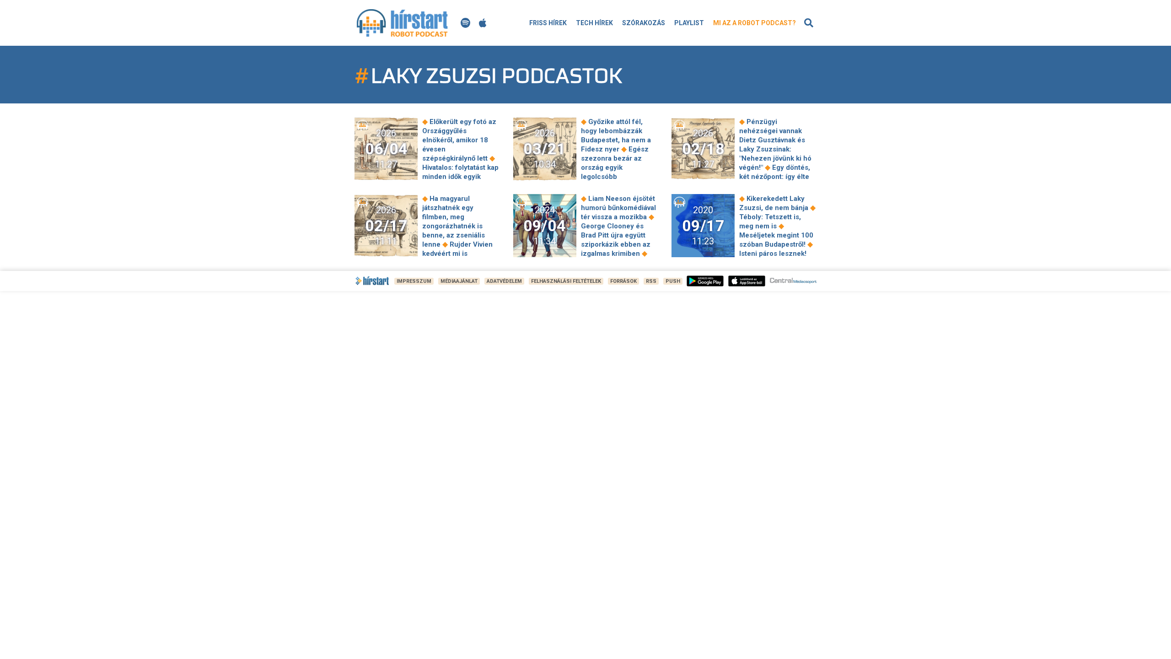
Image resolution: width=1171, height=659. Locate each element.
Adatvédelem (504, 281)
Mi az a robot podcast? (754, 23)
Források (623, 281)
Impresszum (414, 281)
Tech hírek (594, 23)
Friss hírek (548, 23)
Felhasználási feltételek (566, 281)
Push (673, 281)
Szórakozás (643, 23)
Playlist (689, 23)
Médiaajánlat (459, 281)
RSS (651, 281)
